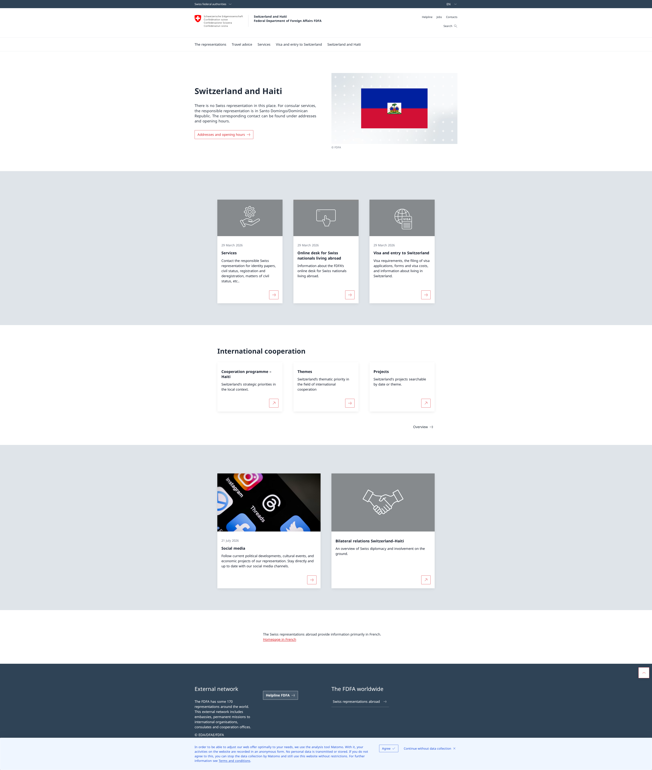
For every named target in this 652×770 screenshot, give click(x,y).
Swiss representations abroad (356, 701)
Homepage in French (279, 639)
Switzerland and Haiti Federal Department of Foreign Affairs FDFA (287, 18)
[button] (210, 44)
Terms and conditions (234, 761)
